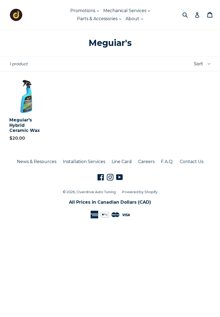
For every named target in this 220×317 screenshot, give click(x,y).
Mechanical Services (125, 10)
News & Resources (36, 161)
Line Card (122, 161)
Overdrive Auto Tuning (96, 192)
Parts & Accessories (98, 18)
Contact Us (191, 161)
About (133, 18)
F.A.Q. (167, 161)
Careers (146, 161)
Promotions (83, 10)
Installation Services (84, 161)
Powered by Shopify (139, 192)
